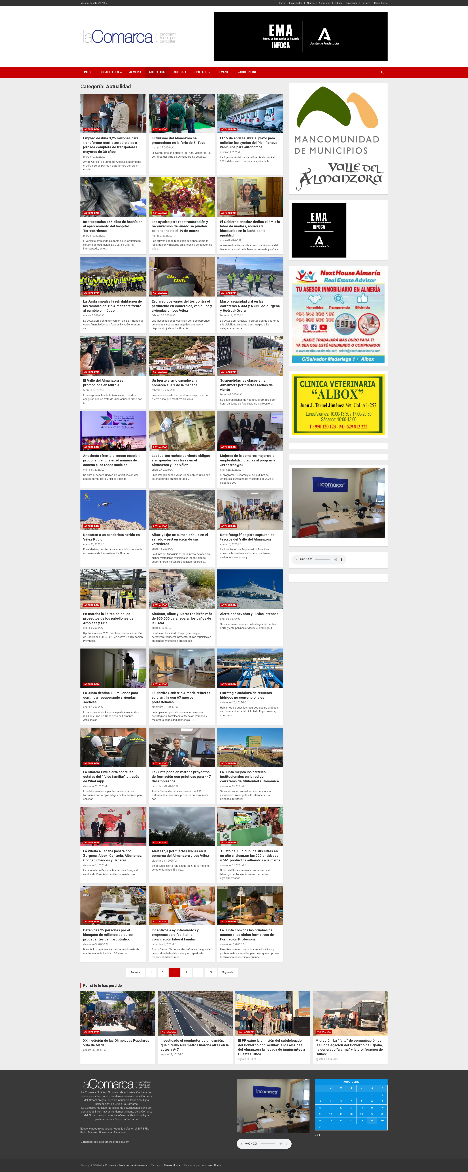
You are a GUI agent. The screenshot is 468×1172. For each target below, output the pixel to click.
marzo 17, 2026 (92, 156)
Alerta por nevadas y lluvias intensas (249, 614)
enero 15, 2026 (228, 544)
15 (372, 1107)
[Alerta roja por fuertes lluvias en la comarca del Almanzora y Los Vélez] (182, 826)
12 (341, 1107)
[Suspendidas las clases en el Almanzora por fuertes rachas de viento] (250, 356)
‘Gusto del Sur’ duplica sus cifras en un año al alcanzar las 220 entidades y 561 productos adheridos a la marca (250, 855)
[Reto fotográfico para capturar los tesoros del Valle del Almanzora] (250, 510)
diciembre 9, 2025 (93, 944)
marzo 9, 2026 (160, 235)
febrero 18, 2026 (229, 315)
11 (330, 1107)
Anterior (135, 972)
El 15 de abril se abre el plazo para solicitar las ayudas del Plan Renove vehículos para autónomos (248, 142)
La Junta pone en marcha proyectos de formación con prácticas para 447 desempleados (181, 776)
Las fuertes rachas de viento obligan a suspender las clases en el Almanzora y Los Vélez (181, 460)
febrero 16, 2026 (161, 390)
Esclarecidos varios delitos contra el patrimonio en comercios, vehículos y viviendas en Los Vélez (182, 305)
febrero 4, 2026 (229, 394)
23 (382, 1114)
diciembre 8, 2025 (162, 944)
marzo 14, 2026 (229, 152)
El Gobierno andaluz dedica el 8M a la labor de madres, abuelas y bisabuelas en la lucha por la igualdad (250, 228)
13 (351, 1107)
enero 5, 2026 (159, 627)
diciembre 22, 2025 (231, 786)
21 (361, 1114)
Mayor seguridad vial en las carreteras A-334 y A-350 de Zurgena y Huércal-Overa (250, 305)
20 (351, 1114)
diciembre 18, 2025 (94, 865)
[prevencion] (319, 204)
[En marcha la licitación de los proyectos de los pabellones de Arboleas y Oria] (113, 589)
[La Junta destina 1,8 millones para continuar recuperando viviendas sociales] (113, 668)
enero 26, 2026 (228, 469)
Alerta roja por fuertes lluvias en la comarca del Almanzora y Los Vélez (180, 853)
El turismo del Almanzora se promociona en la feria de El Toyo (178, 140)
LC (103, 156)
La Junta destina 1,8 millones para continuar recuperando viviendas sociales (110, 697)
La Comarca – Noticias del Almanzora (124, 1165)
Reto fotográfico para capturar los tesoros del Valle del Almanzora (247, 537)
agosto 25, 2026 (92, 1049)
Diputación (352, 3)
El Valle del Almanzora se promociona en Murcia (103, 382)
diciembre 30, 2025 (231, 702)
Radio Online (381, 3)
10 (320, 1107)
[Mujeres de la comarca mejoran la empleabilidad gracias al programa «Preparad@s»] (250, 431)
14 (361, 1107)
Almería (311, 3)
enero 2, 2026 (91, 706)
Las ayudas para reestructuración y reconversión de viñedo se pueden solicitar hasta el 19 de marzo (180, 226)
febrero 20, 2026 (161, 315)
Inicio (282, 3)
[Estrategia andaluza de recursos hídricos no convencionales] (250, 668)
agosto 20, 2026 (247, 1059)
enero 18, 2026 (160, 548)
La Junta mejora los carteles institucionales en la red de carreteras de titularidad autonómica (249, 776)
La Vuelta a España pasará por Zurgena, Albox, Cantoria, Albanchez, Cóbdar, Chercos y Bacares (113, 855)
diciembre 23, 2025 (163, 786)
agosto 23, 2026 (170, 1054)
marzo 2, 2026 (91, 315)
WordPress (214, 1165)
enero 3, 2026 (228, 618)
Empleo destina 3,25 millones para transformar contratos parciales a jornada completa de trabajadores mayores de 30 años (110, 145)
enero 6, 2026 (91, 627)
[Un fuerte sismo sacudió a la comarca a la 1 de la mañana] (182, 356)
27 (351, 1120)
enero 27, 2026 (160, 469)
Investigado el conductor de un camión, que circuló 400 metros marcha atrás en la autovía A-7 (195, 1045)
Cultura (338, 3)
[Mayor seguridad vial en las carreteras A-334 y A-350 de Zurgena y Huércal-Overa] (250, 277)
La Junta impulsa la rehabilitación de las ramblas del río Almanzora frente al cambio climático (112, 305)
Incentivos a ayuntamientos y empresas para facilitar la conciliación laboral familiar (175, 934)
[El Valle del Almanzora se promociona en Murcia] (113, 356)
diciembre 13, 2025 (163, 860)
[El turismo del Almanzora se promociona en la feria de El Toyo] (182, 113)
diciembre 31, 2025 (163, 706)
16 (382, 1107)
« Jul (317, 1135)
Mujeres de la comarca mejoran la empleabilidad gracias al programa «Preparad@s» (247, 460)
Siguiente (227, 972)
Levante (366, 3)
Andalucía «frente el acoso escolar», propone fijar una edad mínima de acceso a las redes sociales (112, 460)
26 (341, 1120)
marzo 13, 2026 (92, 235)
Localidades (295, 3)
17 (320, 1114)
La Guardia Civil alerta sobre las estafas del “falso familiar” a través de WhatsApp (111, 776)
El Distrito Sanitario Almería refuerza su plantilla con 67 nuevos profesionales (181, 697)
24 (320, 1120)
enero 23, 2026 (91, 544)
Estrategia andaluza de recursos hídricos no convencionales (246, 695)
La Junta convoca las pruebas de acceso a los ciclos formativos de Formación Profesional (247, 934)
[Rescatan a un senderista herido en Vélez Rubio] (113, 510)
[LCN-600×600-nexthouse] (338, 270)
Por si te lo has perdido (102, 985)
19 (341, 1114)
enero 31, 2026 (91, 469)
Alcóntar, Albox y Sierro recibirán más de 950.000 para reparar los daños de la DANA (182, 618)
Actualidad (324, 3)
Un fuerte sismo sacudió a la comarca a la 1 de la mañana (174, 382)
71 (210, 972)
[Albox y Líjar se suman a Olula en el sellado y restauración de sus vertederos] (182, 510)
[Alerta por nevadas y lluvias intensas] (250, 589)
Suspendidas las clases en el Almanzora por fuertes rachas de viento (246, 385)
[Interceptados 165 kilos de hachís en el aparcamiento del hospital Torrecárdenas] (113, 197)
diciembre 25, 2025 (94, 786)
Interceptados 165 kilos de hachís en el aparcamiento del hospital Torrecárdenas (112, 226)
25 (330, 1120)
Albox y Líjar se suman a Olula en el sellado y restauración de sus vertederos (180, 539)
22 (372, 1114)
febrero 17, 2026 (92, 390)
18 (330, 1114)
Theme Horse (172, 1165)
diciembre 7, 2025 (230, 944)
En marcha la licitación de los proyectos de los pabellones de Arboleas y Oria (108, 618)
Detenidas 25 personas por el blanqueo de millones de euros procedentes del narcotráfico (108, 934)
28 (361, 1120)
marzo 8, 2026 (228, 240)
